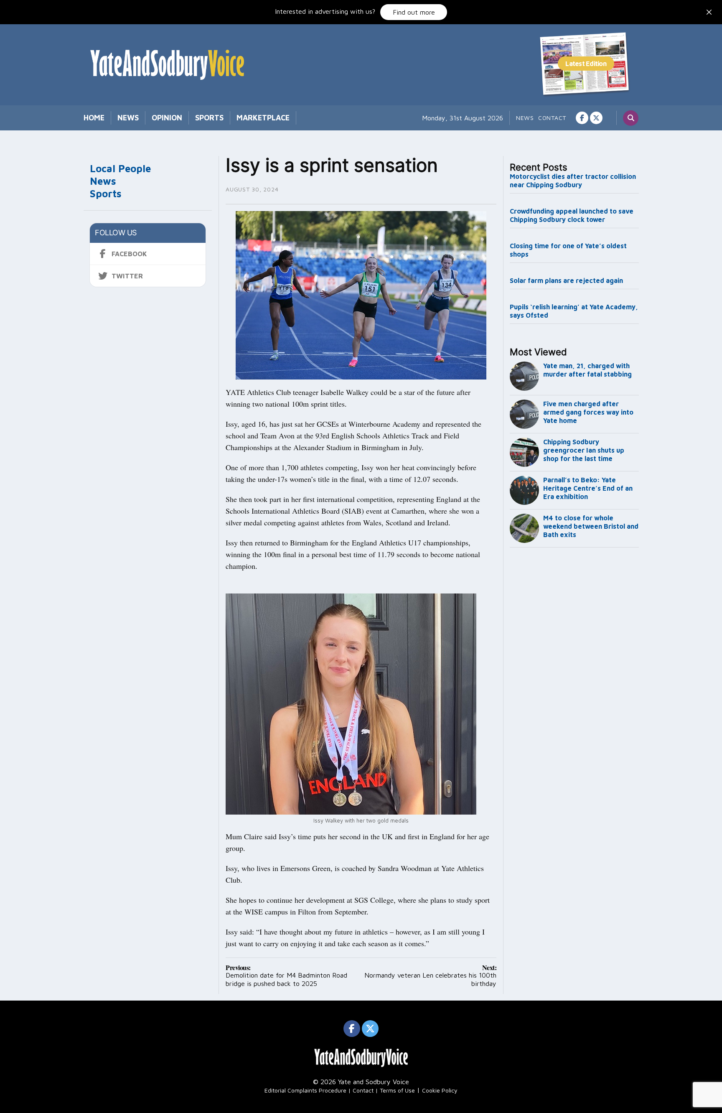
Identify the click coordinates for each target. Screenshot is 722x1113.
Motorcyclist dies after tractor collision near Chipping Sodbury (573, 180)
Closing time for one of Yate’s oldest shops (568, 250)
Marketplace (263, 117)
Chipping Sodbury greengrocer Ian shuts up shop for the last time (583, 450)
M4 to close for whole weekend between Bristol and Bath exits (590, 526)
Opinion (167, 117)
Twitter (127, 276)
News (128, 117)
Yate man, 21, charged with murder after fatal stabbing (587, 370)
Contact (552, 117)
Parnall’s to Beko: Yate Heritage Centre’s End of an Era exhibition (588, 488)
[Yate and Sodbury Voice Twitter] (596, 118)
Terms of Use (397, 1090)
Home (94, 117)
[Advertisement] (574, 689)
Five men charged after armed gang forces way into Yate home (588, 412)
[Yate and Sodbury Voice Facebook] (582, 118)
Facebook (129, 253)
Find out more (414, 12)
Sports (209, 117)
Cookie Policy (440, 1090)
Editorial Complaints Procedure (305, 1090)
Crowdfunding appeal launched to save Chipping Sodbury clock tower (571, 215)
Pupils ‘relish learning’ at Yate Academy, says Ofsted (574, 311)
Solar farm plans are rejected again (566, 280)
